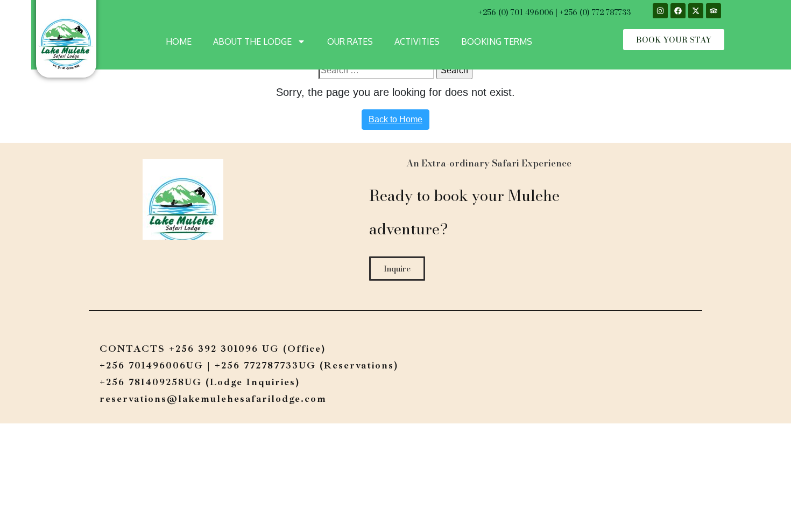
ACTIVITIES (417, 41)
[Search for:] (376, 70)
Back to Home (395, 119)
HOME (179, 41)
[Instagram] (660, 10)
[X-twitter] (695, 10)
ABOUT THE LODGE (252, 41)
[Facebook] (678, 10)
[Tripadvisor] (713, 10)
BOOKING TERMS (496, 41)
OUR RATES (350, 41)
